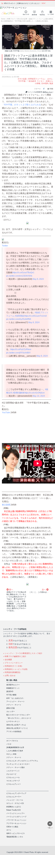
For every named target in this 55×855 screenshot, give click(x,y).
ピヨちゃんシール (13, 777)
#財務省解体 (18, 393)
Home (3, 19)
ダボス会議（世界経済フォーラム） (32, 79)
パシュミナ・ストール (14, 800)
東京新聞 (6, 505)
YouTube (6, 412)
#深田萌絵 (19, 316)
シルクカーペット (13, 771)
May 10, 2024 (39, 396)
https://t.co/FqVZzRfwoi (20, 349)
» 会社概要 (7, 660)
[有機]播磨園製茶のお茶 (15, 747)
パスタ (8, 744)
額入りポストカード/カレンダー (18, 715)
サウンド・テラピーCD (15, 803)
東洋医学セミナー (13, 685)
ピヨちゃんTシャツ (13, 784)
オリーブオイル (12, 741)
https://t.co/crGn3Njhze (34, 393)
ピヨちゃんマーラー (13, 797)
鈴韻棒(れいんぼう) (13, 807)
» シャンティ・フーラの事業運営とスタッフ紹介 (22, 653)
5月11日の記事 (22, 19)
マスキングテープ (13, 781)
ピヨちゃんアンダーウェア (16, 793)
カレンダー (10, 711)
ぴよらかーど (11, 774)
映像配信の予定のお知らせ (13, 3)
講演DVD (9, 691)
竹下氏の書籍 (11, 695)
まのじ (50, 79)
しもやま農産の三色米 (14, 751)
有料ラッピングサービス (15, 833)
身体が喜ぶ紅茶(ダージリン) (16, 728)
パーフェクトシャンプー (15, 813)
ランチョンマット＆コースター (18, 764)
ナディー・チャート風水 (15, 767)
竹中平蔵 (21, 81)
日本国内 (44, 83)
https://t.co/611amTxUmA (35, 316)
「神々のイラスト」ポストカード (18, 718)
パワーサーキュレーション (16, 820)
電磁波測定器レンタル (14, 837)
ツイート (37, 89)
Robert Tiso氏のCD (13, 810)
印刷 (51, 89)
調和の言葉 (10, 708)
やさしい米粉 (11, 754)
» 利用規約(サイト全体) (12, 666)
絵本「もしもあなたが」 (15, 698)
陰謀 (51, 83)
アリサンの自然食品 (13, 731)
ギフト (8, 830)
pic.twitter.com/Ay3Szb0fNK (18, 319)
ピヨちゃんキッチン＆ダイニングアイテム (22, 761)
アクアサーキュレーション (16, 823)
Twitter (5, 246)
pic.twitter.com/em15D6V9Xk (19, 276)
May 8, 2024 (38, 279)
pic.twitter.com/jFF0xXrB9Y (18, 353)
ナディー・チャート (13, 705)
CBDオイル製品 (12, 827)
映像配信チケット (13, 688)
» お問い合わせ (9, 675)
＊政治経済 (31, 81)
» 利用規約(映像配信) (11, 672)
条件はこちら (47, 92)
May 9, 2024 (42, 356)
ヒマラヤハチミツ (13, 721)
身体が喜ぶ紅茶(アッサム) (16, 725)
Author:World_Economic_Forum (31, 51)
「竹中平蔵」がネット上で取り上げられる (21, 105)
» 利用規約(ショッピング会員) (15, 669)
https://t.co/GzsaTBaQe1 (23, 272)
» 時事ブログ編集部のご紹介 (14, 656)
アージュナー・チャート (15, 701)
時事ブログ (11, 19)
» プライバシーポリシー (13, 663)
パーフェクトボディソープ (16, 817)
